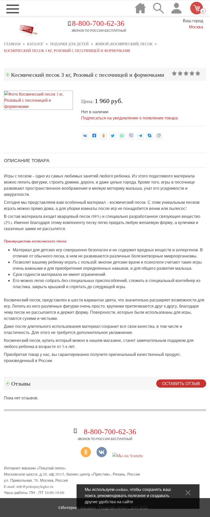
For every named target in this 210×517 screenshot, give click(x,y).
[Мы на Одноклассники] (79, 455)
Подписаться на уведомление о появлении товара (129, 117)
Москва (196, 26)
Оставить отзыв (181, 383)
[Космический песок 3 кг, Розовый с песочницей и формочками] (38, 106)
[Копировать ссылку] (159, 136)
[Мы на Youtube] (127, 455)
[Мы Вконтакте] (101, 455)
